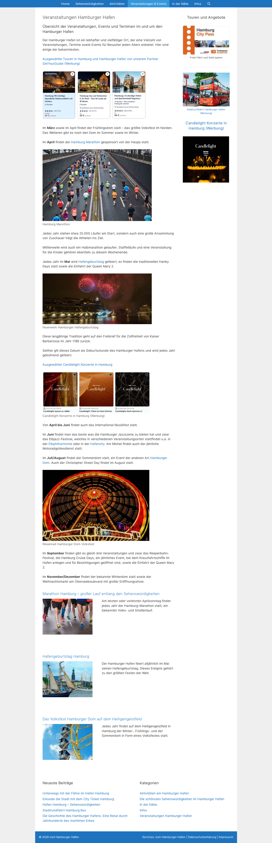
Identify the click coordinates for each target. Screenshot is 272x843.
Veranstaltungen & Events (148, 4)
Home (65, 4)
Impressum (226, 837)
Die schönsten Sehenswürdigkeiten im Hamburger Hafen (182, 799)
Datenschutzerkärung (202, 837)
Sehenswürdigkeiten (89, 4)
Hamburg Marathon (85, 142)
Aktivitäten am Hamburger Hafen (164, 793)
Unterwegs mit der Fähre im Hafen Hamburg (76, 793)
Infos (197, 4)
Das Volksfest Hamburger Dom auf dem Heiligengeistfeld (92, 719)
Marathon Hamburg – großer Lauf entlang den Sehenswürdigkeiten (101, 594)
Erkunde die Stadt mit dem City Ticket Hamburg (78, 799)
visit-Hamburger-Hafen (170, 837)
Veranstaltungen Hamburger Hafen (166, 816)
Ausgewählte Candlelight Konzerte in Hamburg (77, 364)
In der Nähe (180, 4)
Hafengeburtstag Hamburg (66, 656)
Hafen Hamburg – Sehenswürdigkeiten (71, 804)
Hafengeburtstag (91, 262)
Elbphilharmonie (60, 444)
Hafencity (97, 444)
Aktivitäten (117, 4)
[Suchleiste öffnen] (209, 3)
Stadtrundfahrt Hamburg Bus (64, 810)
